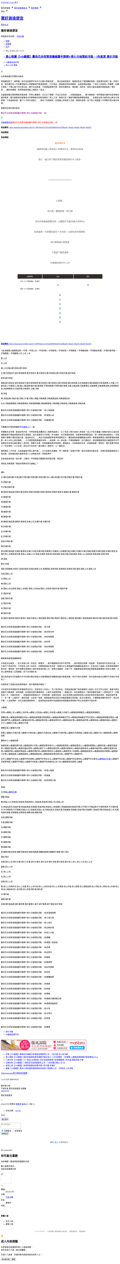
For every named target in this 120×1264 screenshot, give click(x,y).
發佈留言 (5, 1134)
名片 (7, 47)
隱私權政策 (73, 1231)
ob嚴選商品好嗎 (12, 62)
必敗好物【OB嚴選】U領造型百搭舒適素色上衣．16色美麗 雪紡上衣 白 (35, 1063)
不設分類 (20, 36)
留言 (24, 1104)
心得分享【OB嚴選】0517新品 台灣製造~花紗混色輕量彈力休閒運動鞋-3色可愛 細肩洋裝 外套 (45, 1060)
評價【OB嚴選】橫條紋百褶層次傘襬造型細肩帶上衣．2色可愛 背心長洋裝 (37, 1054)
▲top (3, 1115)
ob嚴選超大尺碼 (104, 759)
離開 (13, 1259)
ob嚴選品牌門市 (12, 1035)
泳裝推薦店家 (6, 122)
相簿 (7, 41)
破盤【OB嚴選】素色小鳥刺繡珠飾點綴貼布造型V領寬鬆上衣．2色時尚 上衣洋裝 (39, 1068)
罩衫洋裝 (9, 1032)
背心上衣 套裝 (11, 65)
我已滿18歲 (6, 1259)
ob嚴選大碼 (11, 792)
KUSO (18, 1111)
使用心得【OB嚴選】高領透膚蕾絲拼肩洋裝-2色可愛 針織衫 (30, 1066)
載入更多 (5, 1119)
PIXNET (42, 1231)
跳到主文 (4, 25)
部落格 (8, 44)
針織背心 (25, 427)
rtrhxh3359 (5, 1091)
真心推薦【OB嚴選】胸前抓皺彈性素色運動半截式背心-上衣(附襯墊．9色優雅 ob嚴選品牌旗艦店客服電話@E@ (52, 1057)
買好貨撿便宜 (12, 18)
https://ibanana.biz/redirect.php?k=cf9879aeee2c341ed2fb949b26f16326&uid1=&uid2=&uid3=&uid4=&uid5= (50, 127)
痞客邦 (18, 1104)
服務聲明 (82, 1231)
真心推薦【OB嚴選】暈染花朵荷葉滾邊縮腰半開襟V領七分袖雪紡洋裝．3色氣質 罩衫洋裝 (62, 56)
